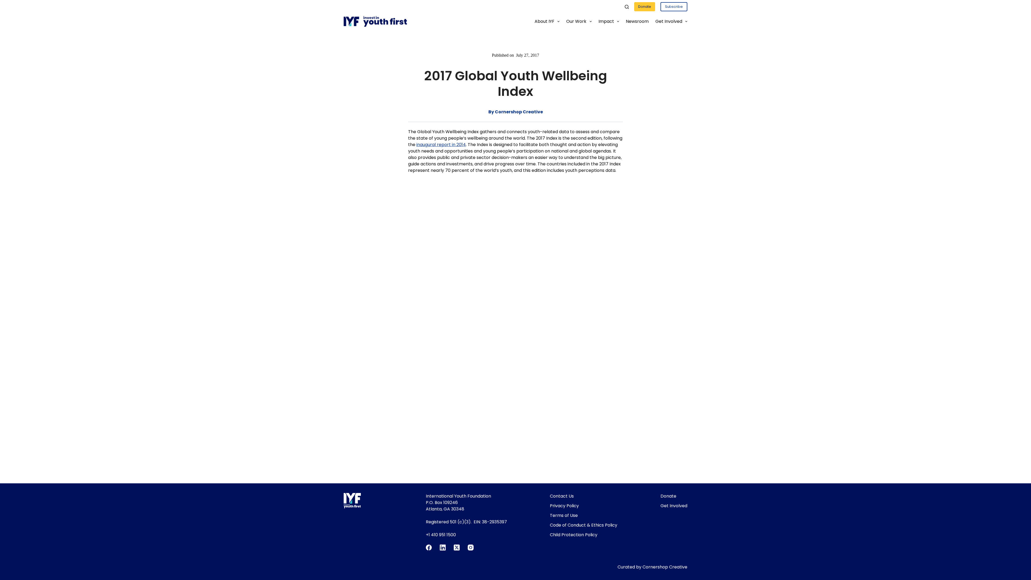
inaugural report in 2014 (441, 145)
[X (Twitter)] (457, 547)
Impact (606, 21)
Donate (644, 6)
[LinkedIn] (443, 547)
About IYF (544, 21)
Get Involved (668, 21)
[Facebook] (429, 547)
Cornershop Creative (664, 567)
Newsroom (637, 21)
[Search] (627, 7)
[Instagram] (471, 547)
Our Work (576, 21)
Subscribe (674, 6)
